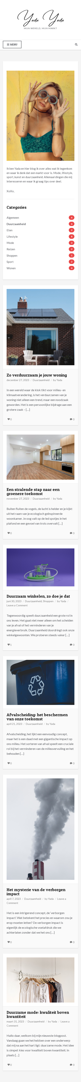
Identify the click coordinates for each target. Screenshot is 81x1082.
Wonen (11, 268)
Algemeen (13, 217)
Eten (9, 230)
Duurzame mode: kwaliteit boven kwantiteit (38, 1014)
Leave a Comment (17, 605)
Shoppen (12, 255)
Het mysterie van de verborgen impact (36, 891)
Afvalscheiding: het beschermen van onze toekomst (37, 716)
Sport (10, 261)
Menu (13, 44)
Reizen (11, 249)
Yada (59, 380)
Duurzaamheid (16, 224)
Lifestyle (12, 236)
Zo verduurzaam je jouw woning (37, 375)
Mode (10, 242)
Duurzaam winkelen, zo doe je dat (38, 596)
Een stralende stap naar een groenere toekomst (33, 491)
